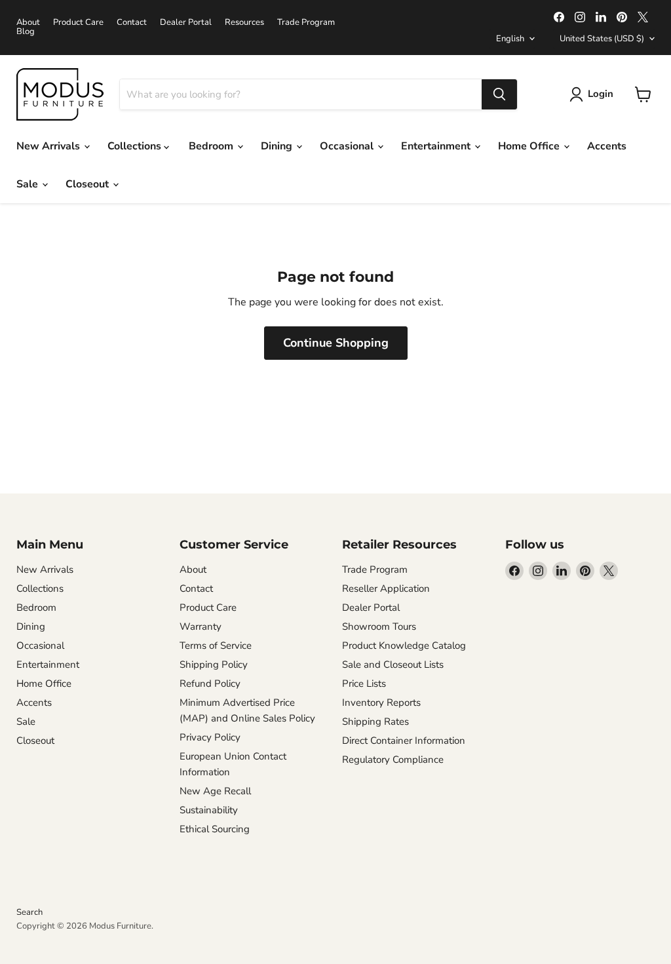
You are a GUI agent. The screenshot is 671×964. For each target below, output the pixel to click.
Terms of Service (216, 645)
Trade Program (306, 23)
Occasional (348, 146)
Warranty (200, 626)
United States (602, 39)
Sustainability (209, 810)
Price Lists (364, 683)
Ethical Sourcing (215, 829)
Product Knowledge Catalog (404, 645)
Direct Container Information (403, 740)
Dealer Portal (186, 23)
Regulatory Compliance (393, 759)
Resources (244, 23)
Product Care (78, 23)
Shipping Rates (375, 721)
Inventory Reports (381, 702)
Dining (278, 146)
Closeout (88, 184)
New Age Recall (215, 791)
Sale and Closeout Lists (393, 664)
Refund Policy (210, 683)
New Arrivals (49, 146)
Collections (135, 146)
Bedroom (212, 146)
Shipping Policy (214, 664)
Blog (25, 32)
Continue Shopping (336, 343)
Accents (606, 146)
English (510, 39)
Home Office (530, 146)
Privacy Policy (210, 737)
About (28, 23)
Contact (132, 23)
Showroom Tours (379, 626)
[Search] (499, 94)
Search (29, 912)
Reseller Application (386, 588)
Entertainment (437, 146)
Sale (28, 184)
